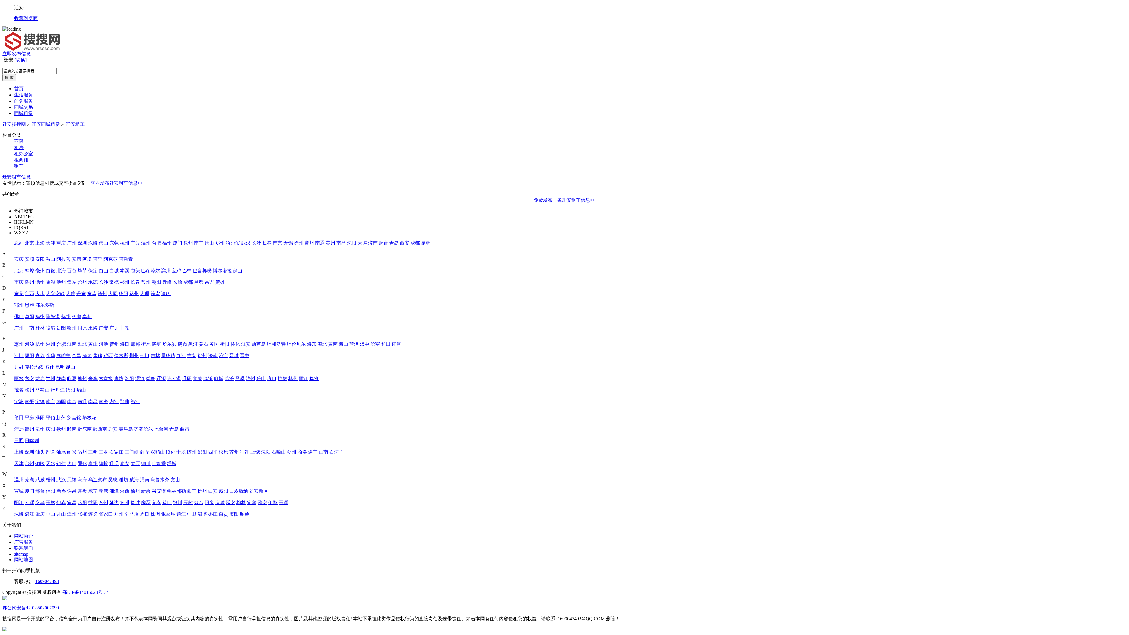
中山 (50, 514)
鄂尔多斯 (44, 305)
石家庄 (116, 451)
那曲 (124, 401)
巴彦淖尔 (150, 270)
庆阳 (50, 429)
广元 (114, 327)
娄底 (150, 378)
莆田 (19, 417)
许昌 (71, 491)
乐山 (261, 378)
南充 (103, 401)
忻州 (202, 491)
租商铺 (21, 159)
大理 (144, 293)
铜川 (146, 463)
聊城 (218, 378)
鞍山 (50, 259)
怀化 (235, 344)
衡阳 (224, 344)
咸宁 (93, 491)
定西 (29, 293)
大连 (362, 242)
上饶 (255, 451)
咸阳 (223, 491)
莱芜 (197, 378)
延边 (114, 502)
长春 (267, 242)
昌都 (198, 282)
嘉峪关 (63, 355)
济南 (373, 242)
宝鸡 (176, 270)
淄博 (202, 514)
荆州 (134, 355)
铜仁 (61, 463)
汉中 (364, 344)
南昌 (341, 242)
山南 (323, 451)
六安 (29, 378)
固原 (82, 327)
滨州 (166, 270)
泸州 (250, 378)
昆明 (425, 242)
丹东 (81, 293)
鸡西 (108, 355)
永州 (103, 502)
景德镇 (168, 355)
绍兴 (71, 451)
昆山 (70, 367)
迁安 (113, 429)
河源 (29, 344)
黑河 (193, 344)
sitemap (21, 554)
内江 (114, 401)
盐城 (135, 502)
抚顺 (76, 316)
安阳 (40, 259)
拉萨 (282, 378)
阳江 (19, 502)
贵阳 (61, 327)
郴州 (124, 282)
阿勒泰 (126, 259)
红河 (396, 344)
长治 (177, 282)
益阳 (93, 502)
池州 (61, 282)
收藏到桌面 (26, 18)
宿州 (82, 451)
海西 (343, 344)
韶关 (50, 451)
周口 (144, 514)
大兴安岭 (55, 293)
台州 (29, 463)
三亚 (103, 451)
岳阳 (82, 502)
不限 (19, 141)
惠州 (19, 344)
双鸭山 (158, 451)
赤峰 (167, 282)
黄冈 (214, 344)
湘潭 (114, 491)
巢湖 (50, 282)
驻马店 (132, 514)
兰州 (50, 378)
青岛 (394, 242)
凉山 (271, 378)
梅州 (29, 389)
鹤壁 (156, 344)
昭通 (244, 514)
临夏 (71, 378)
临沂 (208, 378)
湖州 (50, 344)
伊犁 (273, 502)
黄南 (333, 344)
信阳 (50, 491)
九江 (181, 355)
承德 (93, 282)
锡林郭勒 (176, 491)
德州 (102, 293)
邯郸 (135, 344)
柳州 (82, 378)
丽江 (303, 378)
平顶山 (53, 417)
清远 (19, 429)
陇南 (61, 378)
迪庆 (166, 293)
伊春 (61, 502)
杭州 (124, 242)
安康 (76, 259)
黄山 (93, 344)
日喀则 (32, 440)
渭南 (144, 479)
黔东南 (85, 429)
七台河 (161, 429)
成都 (415, 242)
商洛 (302, 451)
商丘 (144, 451)
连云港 (174, 378)
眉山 (81, 389)
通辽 (114, 463)
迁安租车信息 (16, 176)
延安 (230, 502)
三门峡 (132, 451)
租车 (19, 165)
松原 (223, 451)
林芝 (293, 378)
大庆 (40, 293)
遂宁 (313, 451)
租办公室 (23, 153)
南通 (320, 242)
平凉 (29, 417)
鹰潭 (146, 502)
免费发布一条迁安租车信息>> (564, 200)
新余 (146, 491)
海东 (311, 344)
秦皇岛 (126, 429)
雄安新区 (258, 491)
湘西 (124, 491)
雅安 (262, 502)
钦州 (61, 429)
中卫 (191, 514)
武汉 (245, 242)
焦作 (97, 355)
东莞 (114, 242)
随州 (191, 451)
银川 (177, 502)
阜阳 (29, 316)
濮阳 (40, 417)
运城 (220, 502)
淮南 (71, 344)
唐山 (209, 242)
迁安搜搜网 (14, 124)
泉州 (188, 242)
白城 (114, 270)
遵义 (93, 514)
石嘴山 (279, 451)
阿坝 (87, 259)
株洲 (155, 514)
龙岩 (40, 378)
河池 (103, 344)
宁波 (135, 242)
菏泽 (354, 344)
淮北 (82, 344)
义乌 (40, 502)
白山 (103, 270)
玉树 (188, 502)
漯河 (140, 378)
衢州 (29, 429)
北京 (29, 242)
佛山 (103, 242)
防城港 (53, 316)
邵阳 (202, 451)
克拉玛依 (34, 367)
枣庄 (213, 514)
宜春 (156, 502)
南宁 (198, 242)
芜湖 (29, 479)
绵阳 (70, 389)
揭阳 (29, 355)
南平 (29, 401)
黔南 (71, 429)
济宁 (223, 355)
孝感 (103, 491)
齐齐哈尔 (143, 429)
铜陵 (40, 463)
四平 (213, 451)
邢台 (40, 491)
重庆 (61, 242)
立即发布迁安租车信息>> (117, 183)
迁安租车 (75, 124)
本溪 (124, 270)
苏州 (330, 242)
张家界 (168, 514)
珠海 (93, 242)
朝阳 (156, 282)
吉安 (191, 355)
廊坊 (118, 378)
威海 (134, 479)
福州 (167, 242)
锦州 (202, 355)
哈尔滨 (233, 242)
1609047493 (47, 581)
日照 (19, 440)
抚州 (66, 316)
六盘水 (106, 378)
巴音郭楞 (202, 270)
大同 (113, 293)
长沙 (256, 242)
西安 (404, 242)
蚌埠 (29, 270)
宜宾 (251, 502)
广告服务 (23, 541)
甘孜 (124, 327)
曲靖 (184, 429)
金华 (50, 355)
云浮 (29, 502)
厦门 (177, 242)
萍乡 (66, 417)
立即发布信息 (16, 53)
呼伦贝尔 (296, 344)
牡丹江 (58, 389)
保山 (237, 270)
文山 (175, 479)
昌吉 (209, 282)
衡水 (146, 344)
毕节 (82, 270)
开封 (19, 367)
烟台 (383, 242)
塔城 (171, 463)
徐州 (298, 242)
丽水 (19, 378)
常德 (114, 282)
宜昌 (71, 502)
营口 (167, 502)
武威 (40, 479)
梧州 (50, 479)
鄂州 (19, 305)
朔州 (291, 451)
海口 (124, 344)
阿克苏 (110, 259)
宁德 (40, 401)
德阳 (123, 293)
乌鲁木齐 (160, 479)
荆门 (144, 355)
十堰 (181, 451)
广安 (103, 327)
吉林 (155, 355)
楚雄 (220, 282)
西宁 (191, 491)
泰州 (93, 463)
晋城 (234, 355)
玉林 (50, 502)
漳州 (71, 514)
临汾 (229, 378)
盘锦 (76, 417)
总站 (19, 242)
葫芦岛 (259, 344)
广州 (71, 242)
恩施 (29, 305)
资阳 (234, 514)
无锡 (288, 242)
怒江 (135, 401)
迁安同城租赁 (46, 124)
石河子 (336, 451)
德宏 (155, 293)
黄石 (203, 344)
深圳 (82, 242)
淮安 (245, 344)
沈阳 (351, 242)
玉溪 (283, 502)
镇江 (181, 514)
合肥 (156, 242)
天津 (50, 242)
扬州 (124, 502)
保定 (93, 270)
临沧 (314, 378)
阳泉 (209, 502)
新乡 (61, 491)
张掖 (82, 514)
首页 (19, 88)
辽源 (161, 378)
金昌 (76, 355)
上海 (40, 242)
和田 (385, 344)
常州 (309, 242)
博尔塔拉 (222, 270)
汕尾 (61, 451)
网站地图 (23, 559)
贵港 (50, 327)
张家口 (106, 514)
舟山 (61, 514)
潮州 (29, 282)
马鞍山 (42, 389)
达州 (134, 293)
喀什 (49, 367)
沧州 (82, 282)
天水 (50, 463)
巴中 (187, 270)
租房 (19, 147)
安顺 (29, 259)
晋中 (244, 355)
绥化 (170, 451)
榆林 (241, 502)
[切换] (20, 59)
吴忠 (113, 479)
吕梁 (240, 378)
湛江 (29, 514)
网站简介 (23, 535)
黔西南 (100, 429)
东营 (91, 293)
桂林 (40, 327)
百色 (71, 270)
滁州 (40, 282)
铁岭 (103, 463)
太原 (135, 463)
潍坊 (123, 479)
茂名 (19, 389)
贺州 (114, 344)
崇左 (71, 282)
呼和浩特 (276, 344)
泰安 (124, 463)
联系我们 (23, 548)
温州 (146, 242)
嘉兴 (40, 355)
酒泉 (87, 355)
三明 (93, 451)
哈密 (375, 344)
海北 (322, 344)
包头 (135, 270)
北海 (61, 270)
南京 (277, 242)
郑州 (220, 242)
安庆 (19, 259)
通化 (82, 463)
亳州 (40, 270)
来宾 (93, 378)
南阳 (61, 401)
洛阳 (129, 378)
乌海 (82, 479)
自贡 (223, 514)
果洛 (93, 327)
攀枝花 (89, 417)
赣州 (71, 327)
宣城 (19, 491)
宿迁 (244, 451)
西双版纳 (238, 491)
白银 (50, 270)
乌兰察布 (97, 479)
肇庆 (40, 514)
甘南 (29, 327)
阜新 (87, 316)
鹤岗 (182, 344)
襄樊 (82, 491)
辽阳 (187, 378)
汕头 (40, 451)
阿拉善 (63, 259)
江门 (19, 355)
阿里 (97, 259)
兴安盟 (159, 491)
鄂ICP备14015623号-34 (85, 592)
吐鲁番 (159, 463)
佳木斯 (121, 355)
